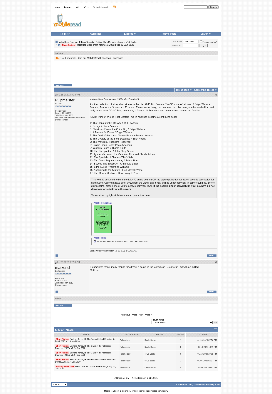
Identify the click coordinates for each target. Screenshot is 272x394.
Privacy (210, 384)
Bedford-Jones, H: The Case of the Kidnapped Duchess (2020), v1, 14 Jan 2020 (83, 347)
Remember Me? (210, 42)
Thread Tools (182, 90)
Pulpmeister (65, 100)
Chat (86, 7)
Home (56, 7)
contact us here (141, 195)
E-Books (128, 34)
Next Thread (144, 315)
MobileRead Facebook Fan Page (104, 58)
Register (65, 34)
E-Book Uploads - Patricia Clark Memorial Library (101, 42)
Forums (68, 7)
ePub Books (131, 42)
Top (218, 384)
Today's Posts (168, 34)
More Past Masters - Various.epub (112, 241)
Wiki (78, 7)
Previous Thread (129, 315)
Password (176, 45)
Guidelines (95, 34)
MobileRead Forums (68, 42)
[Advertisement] (136, 72)
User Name (177, 42)
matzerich (63, 268)
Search (204, 34)
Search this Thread (204, 90)
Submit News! (100, 7)
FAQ (191, 384)
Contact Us (181, 384)
